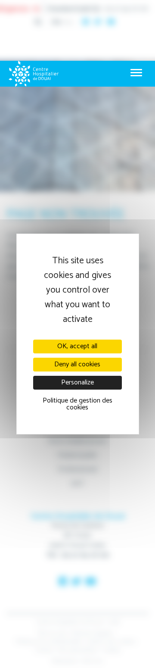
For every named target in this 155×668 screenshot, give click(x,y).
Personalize (77, 382)
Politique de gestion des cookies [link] (77, 404)
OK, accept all (77, 346)
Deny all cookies (77, 364)
